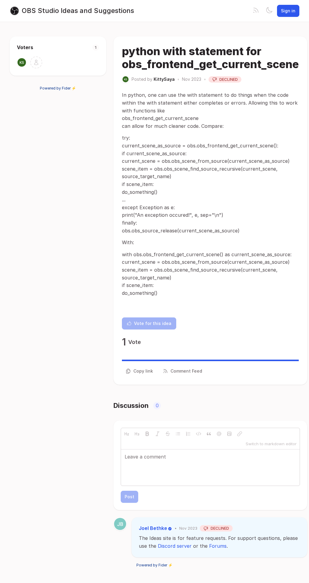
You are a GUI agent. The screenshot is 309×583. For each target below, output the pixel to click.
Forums (218, 546)
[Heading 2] (126, 433)
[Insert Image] (229, 433)
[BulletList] (178, 433)
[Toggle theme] (269, 10)
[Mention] (219, 433)
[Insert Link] (239, 433)
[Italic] (157, 433)
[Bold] (147, 433)
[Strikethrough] (167, 433)
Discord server (175, 546)
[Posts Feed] (255, 10)
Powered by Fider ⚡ (58, 88)
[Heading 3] (137, 433)
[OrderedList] (188, 433)
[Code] (198, 433)
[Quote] (208, 433)
